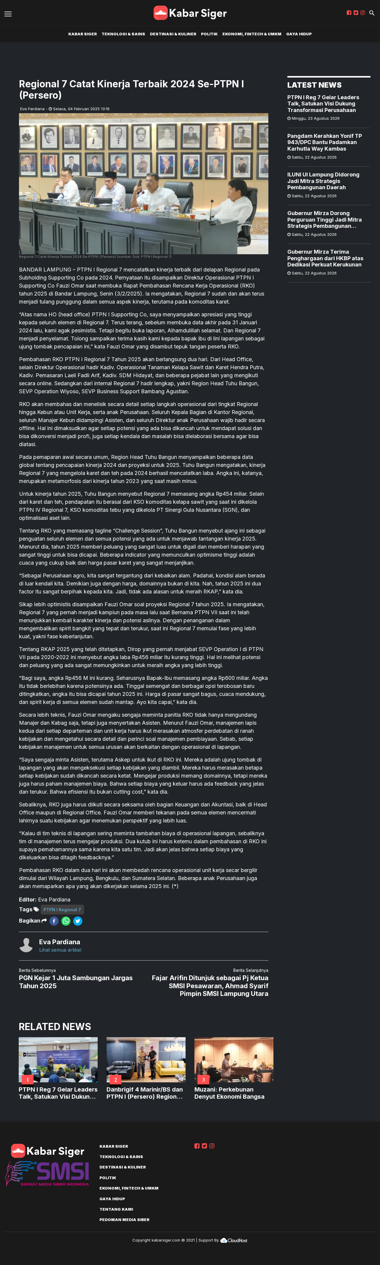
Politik (209, 33)
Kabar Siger (82, 33)
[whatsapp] (66, 921)
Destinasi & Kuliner (173, 33)
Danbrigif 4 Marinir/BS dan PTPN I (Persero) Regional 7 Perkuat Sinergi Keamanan (145, 1093)
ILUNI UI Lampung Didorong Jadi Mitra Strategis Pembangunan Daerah (323, 180)
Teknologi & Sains (123, 33)
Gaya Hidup (299, 33)
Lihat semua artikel (60, 950)
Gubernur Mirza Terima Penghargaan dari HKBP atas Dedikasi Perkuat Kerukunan (325, 258)
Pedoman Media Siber (124, 1219)
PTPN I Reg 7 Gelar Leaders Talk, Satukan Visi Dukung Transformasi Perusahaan (323, 103)
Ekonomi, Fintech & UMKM (251, 33)
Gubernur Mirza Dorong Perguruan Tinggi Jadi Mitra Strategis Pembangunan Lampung (324, 219)
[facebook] (54, 921)
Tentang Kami (116, 1209)
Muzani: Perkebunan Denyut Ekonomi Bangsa (229, 1093)
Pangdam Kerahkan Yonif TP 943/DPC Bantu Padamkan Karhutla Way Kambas (324, 142)
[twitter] (78, 921)
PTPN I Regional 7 (62, 909)
